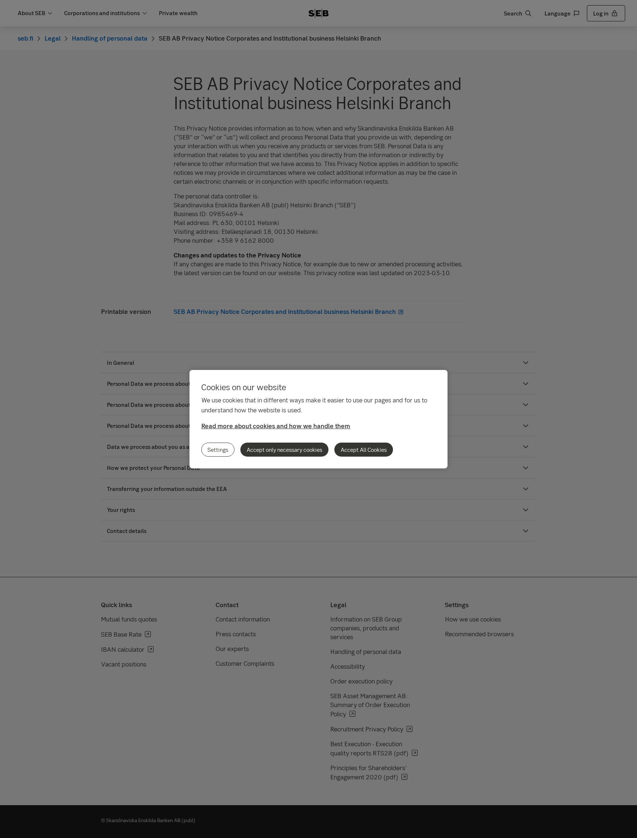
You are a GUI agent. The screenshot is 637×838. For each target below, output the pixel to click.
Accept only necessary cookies (284, 449)
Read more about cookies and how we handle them (275, 426)
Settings (218, 449)
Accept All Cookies (364, 449)
